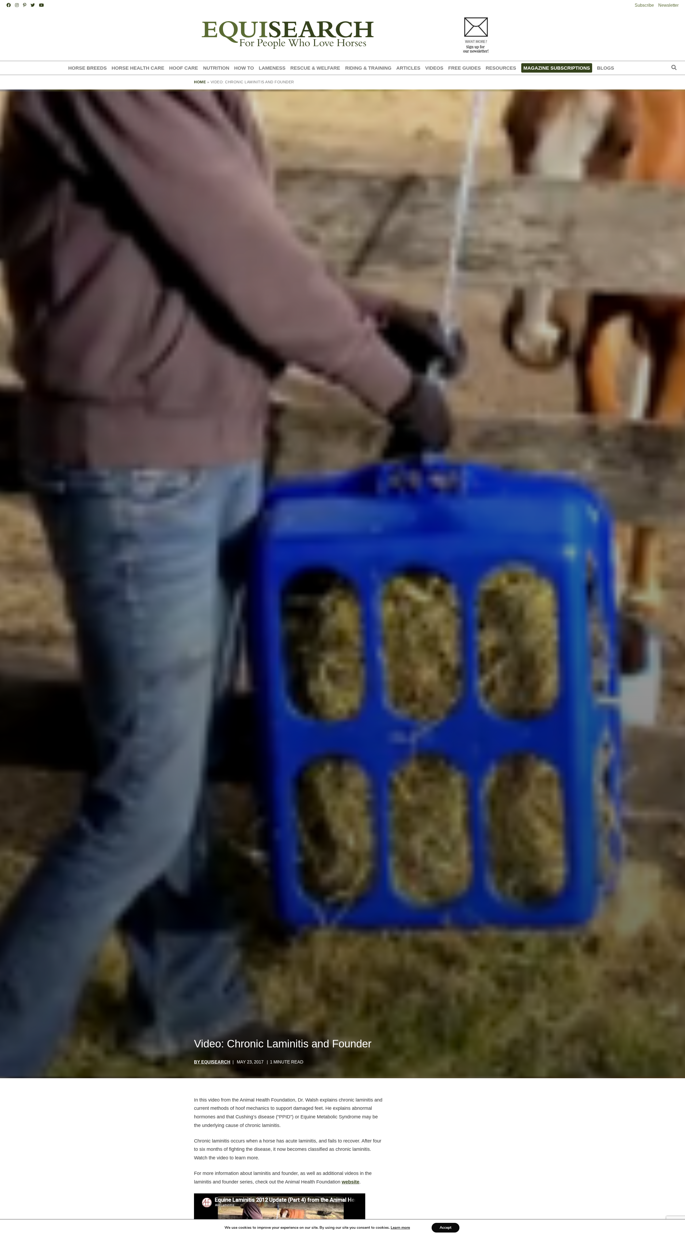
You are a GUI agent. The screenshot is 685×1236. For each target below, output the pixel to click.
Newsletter (668, 5)
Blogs (605, 68)
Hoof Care (183, 68)
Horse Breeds (87, 68)
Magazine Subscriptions (556, 68)
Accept (445, 1227)
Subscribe (644, 5)
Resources (501, 68)
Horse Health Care (138, 68)
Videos (434, 68)
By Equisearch (212, 1062)
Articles (408, 68)
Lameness (272, 68)
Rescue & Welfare (315, 68)
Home (200, 82)
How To (244, 68)
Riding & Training (368, 68)
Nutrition (216, 68)
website (350, 1182)
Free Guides (464, 68)
